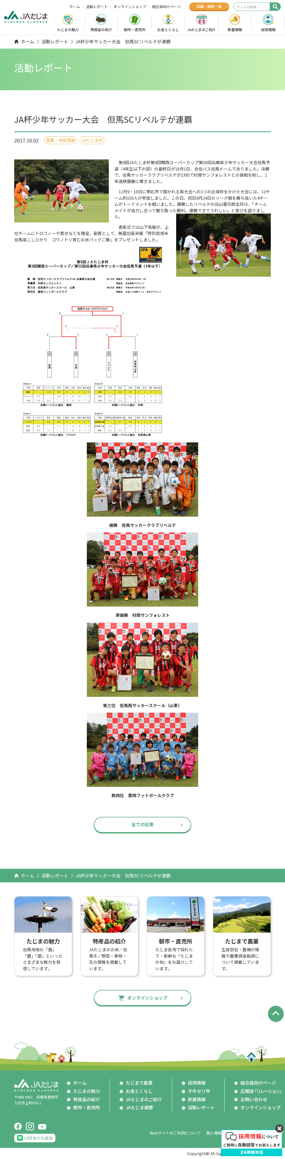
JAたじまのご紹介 (201, 29)
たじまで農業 (139, 1082)
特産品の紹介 (101, 29)
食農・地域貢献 (60, 140)
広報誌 (262, 1091)
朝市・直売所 (135, 29)
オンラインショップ (130, 7)
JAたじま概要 (139, 1107)
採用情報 (268, 29)
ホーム (74, 7)
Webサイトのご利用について (175, 1133)
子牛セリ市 (199, 1091)
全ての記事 (142, 824)
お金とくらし (168, 29)
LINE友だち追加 (38, 1138)
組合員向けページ (166, 7)
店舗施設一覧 (209, 6)
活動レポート (97, 7)
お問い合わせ (253, 1099)
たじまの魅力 (68, 29)
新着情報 (235, 29)
